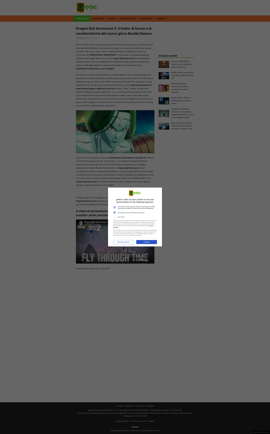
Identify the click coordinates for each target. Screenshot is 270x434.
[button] (135, 217)
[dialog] (135, 217)
